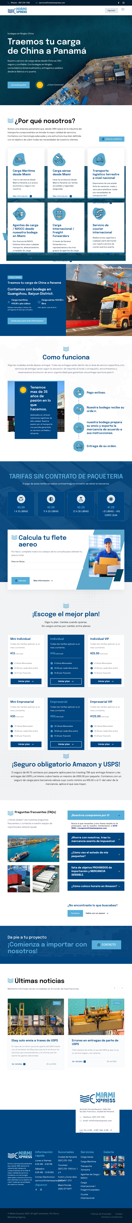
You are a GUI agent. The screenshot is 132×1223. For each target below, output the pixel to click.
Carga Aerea (87, 1157)
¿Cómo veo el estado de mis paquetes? (89, 854)
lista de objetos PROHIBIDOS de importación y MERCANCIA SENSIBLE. (91, 871)
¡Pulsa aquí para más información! (27, 321)
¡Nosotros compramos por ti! (90, 815)
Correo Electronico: (49, 1179)
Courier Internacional (87, 1196)
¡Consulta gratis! (18, 85)
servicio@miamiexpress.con (52, 3)
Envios (56, 1003)
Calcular (22, 581)
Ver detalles (17, 1064)
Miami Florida (65, 1187)
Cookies (119, 1214)
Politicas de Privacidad (101, 1214)
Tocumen (68, 1169)
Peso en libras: (18, 562)
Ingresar (111, 10)
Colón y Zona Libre (67, 1179)
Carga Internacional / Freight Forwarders (90, 1186)
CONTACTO (109, 944)
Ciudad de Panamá (67, 1159)
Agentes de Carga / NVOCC (90, 1176)
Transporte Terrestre (86, 1168)
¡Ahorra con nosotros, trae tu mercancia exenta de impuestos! (93, 839)
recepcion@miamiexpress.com (92, 828)
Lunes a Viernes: (43, 1162)
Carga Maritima (88, 1162)
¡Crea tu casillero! (113, 139)
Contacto (75, 913)
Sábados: (44, 1171)
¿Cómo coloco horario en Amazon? (94, 886)
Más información (20, 196)
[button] (64, 99)
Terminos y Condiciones (111, 1217)
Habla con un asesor (96, 913)
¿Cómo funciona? (55, 85)
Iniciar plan (24, 681)
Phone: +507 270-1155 (20, 3)
